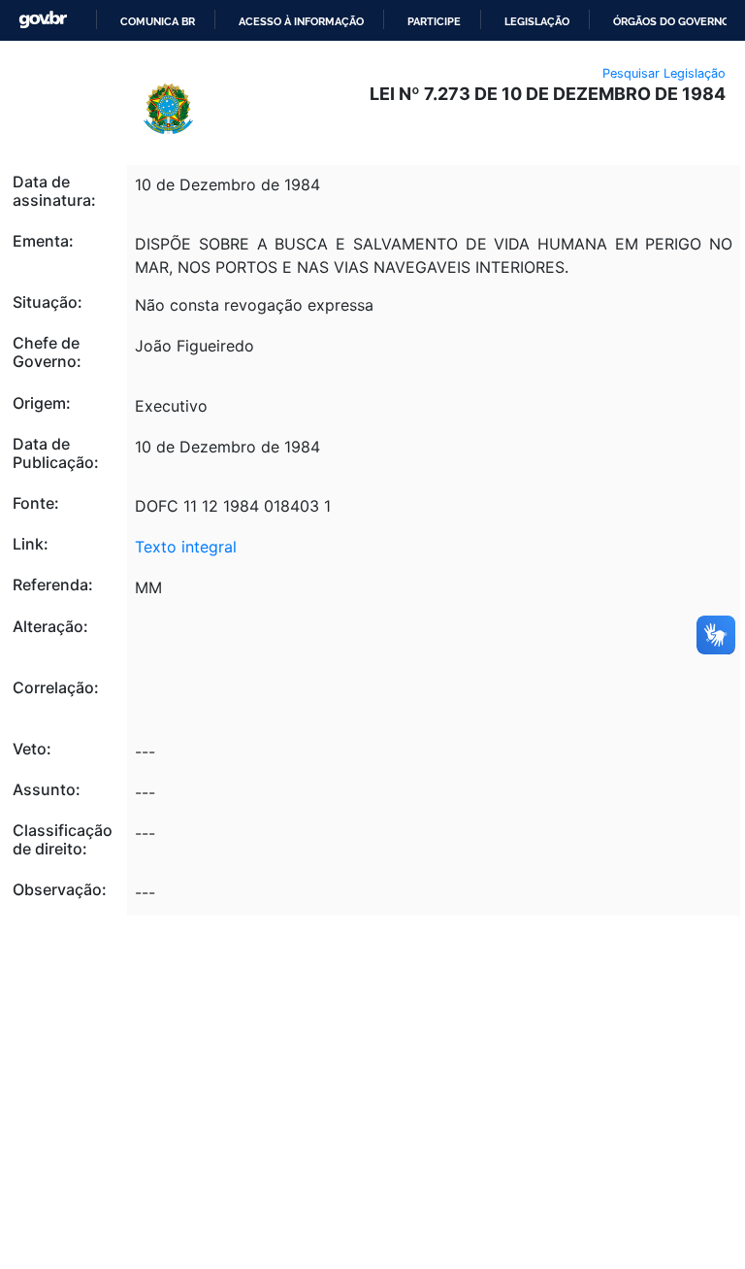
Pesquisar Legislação (664, 73)
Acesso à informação (301, 21)
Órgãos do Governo (671, 21)
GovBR (42, 20)
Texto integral (186, 546)
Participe (434, 21)
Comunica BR (157, 21)
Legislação (536, 21)
